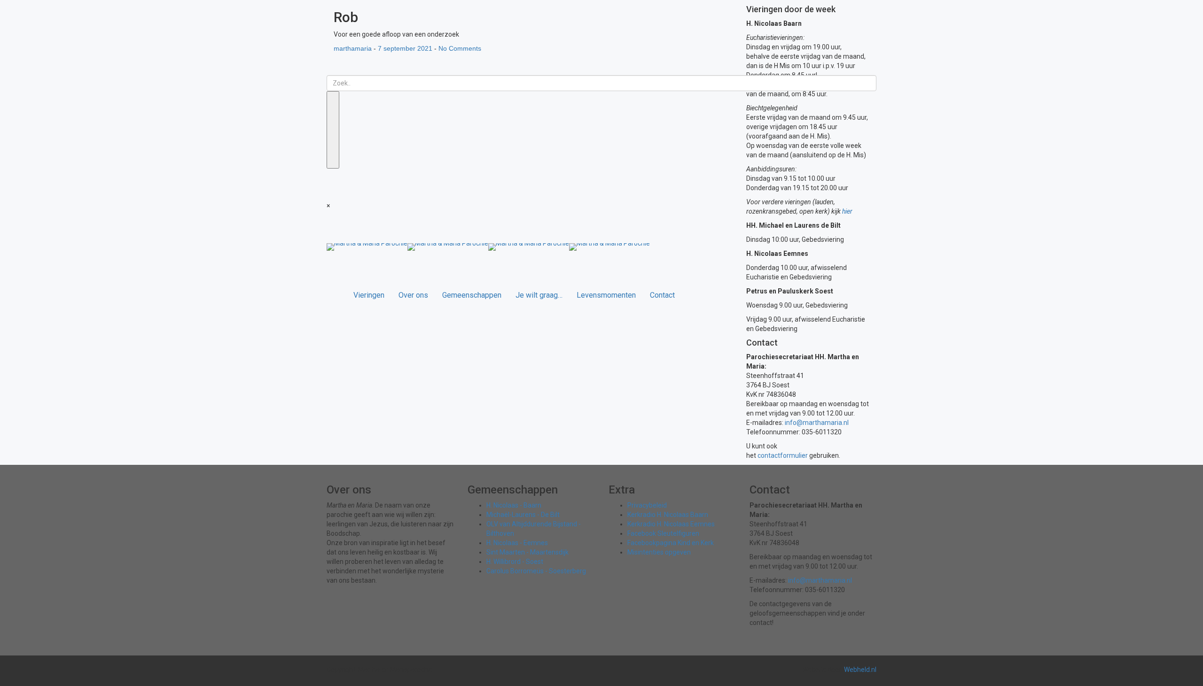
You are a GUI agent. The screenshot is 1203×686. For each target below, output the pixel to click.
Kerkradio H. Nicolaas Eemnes (671, 524)
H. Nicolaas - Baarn (513, 505)
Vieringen (368, 295)
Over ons (413, 295)
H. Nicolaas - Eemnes (517, 543)
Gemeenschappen (471, 295)
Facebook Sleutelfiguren (663, 533)
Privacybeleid (647, 505)
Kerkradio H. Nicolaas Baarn (667, 514)
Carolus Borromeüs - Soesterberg (536, 571)
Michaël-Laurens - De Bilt (523, 514)
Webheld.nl (860, 669)
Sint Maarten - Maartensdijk (527, 552)
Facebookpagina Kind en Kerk (670, 543)
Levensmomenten (606, 295)
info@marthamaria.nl (817, 422)
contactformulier (783, 455)
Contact (662, 295)
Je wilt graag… (539, 295)
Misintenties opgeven (659, 552)
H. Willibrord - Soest (514, 561)
